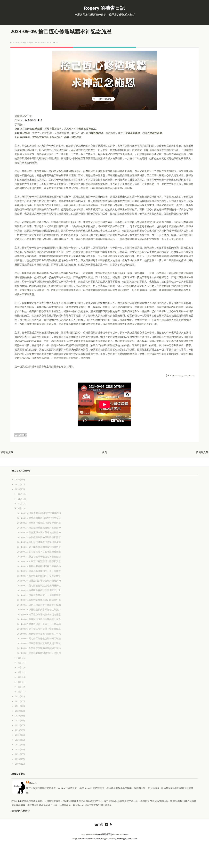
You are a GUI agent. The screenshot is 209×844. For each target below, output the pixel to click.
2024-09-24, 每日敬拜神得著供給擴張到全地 (39, 542)
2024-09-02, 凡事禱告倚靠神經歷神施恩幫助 (39, 648)
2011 (17, 754)
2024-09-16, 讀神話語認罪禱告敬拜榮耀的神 (39, 580)
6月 (20, 667)
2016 (17, 730)
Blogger (125, 834)
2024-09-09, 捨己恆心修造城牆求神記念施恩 (61, 31)
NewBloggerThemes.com (126, 838)
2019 (17, 715)
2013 (17, 744)
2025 (17, 484)
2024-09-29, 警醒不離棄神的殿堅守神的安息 (39, 518)
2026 (17, 479)
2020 (17, 710)
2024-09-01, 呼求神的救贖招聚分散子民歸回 (39, 653)
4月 (20, 677)
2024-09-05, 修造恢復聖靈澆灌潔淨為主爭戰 (39, 633)
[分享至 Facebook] (25, 435)
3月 (20, 681)
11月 (20, 498)
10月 (20, 503)
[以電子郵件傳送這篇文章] (16, 435)
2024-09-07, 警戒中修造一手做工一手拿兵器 (39, 624)
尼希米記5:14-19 (33, 120)
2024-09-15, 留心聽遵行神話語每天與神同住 (39, 585)
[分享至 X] (22, 435)
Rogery (33, 782)
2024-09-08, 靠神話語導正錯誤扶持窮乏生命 (39, 619)
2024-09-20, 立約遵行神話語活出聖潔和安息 (39, 561)
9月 (20, 508)
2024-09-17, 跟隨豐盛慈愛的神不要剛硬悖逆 (39, 575)
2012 (17, 749)
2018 (17, 720)
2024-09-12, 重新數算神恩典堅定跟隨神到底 (39, 599)
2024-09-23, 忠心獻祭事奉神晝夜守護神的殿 (39, 547)
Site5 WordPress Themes (90, 838)
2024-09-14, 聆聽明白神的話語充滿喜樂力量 (39, 590)
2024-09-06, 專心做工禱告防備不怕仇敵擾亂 (39, 628)
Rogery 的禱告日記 (104, 8)
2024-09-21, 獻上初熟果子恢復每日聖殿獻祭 (39, 556)
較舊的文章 (202, 452)
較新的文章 (7, 452)
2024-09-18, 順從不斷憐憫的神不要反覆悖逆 (39, 571)
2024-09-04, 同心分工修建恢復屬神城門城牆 (39, 638)
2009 (17, 763)
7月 (20, 662)
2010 (17, 759)
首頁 (104, 452)
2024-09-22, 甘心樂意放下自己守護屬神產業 (39, 551)
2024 (17, 489)
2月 (20, 686)
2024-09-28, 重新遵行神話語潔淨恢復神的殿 (39, 522)
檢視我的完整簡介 (20, 810)
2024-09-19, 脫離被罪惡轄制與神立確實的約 (39, 566)
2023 (17, 696)
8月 (20, 657)
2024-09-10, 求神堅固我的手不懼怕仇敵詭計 (39, 609)
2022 (17, 701)
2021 (17, 705)
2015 (17, 734)
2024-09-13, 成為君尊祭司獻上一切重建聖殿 (39, 595)
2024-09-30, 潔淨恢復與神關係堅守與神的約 (39, 513)
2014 (17, 739)
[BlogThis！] (19, 435)
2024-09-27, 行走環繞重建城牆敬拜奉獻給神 (39, 527)
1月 (20, 691)
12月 (20, 493)
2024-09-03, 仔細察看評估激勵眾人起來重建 (39, 643)
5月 (20, 672)
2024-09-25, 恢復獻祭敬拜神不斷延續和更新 (39, 537)
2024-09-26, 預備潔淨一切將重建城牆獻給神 (39, 532)
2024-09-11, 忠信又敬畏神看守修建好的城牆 (39, 604)
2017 (17, 725)
